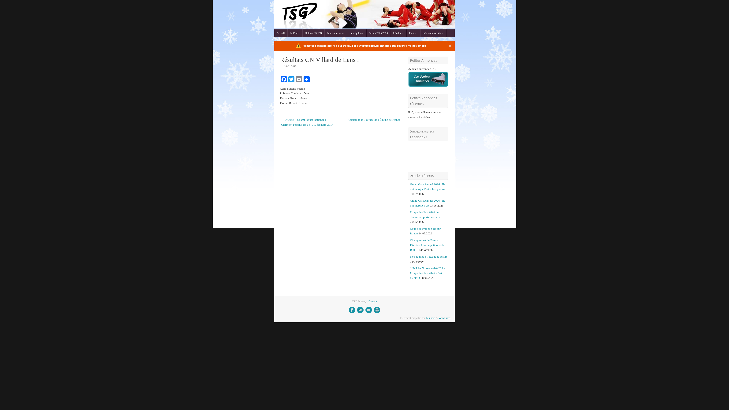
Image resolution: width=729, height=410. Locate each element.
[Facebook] (352, 310)
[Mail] (360, 310)
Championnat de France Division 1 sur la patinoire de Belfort (427, 245)
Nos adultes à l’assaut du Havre (428, 256)
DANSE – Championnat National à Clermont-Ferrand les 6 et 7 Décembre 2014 (307, 122)
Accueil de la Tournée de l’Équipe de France (374, 119)
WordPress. (445, 318)
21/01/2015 (290, 66)
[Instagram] (377, 310)
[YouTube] (368, 310)
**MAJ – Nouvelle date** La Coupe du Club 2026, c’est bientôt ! (427, 273)
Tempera (430, 318)
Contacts (372, 301)
